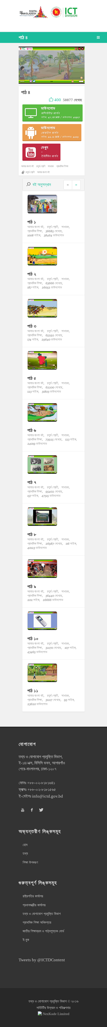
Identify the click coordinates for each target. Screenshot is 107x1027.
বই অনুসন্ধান (42, 184)
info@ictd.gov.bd (47, 796)
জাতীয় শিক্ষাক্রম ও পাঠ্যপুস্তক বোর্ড (43, 931)
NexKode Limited (56, 1014)
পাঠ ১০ (33, 638)
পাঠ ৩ (32, 326)
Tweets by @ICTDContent (42, 960)
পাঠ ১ (31, 221)
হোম (25, 845)
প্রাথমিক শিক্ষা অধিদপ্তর (37, 922)
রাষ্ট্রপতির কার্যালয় (33, 896)
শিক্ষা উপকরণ (30, 862)
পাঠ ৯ (31, 586)
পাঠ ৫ (31, 378)
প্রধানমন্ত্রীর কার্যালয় (34, 905)
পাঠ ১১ (32, 690)
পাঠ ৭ (31, 482)
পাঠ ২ (31, 274)
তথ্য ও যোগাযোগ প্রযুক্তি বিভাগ (42, 914)
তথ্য (25, 853)
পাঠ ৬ (31, 430)
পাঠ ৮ (31, 534)
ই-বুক (26, 940)
